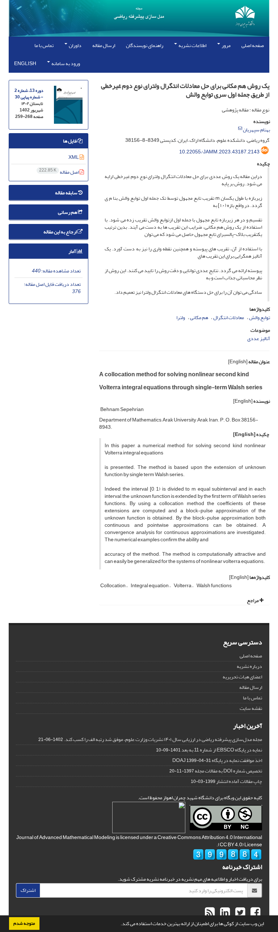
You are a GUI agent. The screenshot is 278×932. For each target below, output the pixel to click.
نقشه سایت (251, 708)
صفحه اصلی (252, 45)
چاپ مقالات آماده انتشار (239, 781)
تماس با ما (44, 45)
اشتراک (28, 890)
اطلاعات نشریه (192, 45)
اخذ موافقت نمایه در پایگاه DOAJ (217, 760)
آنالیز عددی (258, 338)
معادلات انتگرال (228, 317)
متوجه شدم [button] (24, 923)
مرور (226, 45)
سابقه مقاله (66, 193)
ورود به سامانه (65, 63)
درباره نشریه (249, 666)
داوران (74, 45)
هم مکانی (199, 317)
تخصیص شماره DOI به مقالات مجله (228, 771)
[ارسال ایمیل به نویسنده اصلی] (240, 128)
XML (74, 157)
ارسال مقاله (103, 45)
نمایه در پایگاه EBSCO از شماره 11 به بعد (221, 750)
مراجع (253, 600)
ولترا (180, 317)
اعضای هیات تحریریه (242, 677)
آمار (72, 251)
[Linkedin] (224, 913)
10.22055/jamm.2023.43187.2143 (219, 152)
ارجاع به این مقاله (60, 232)
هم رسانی (68, 212)
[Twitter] (239, 913)
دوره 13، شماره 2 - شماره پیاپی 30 (28, 93)
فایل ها (70, 141)
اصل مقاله (59, 172)
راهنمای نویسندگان (144, 45)
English (25, 63)
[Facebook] (254, 913)
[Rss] (209, 913)
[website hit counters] (227, 856)
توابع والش (259, 317)
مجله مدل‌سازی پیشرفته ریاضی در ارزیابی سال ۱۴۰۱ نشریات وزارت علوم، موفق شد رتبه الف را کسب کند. (163, 739)
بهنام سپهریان (256, 130)
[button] (119, 924)
